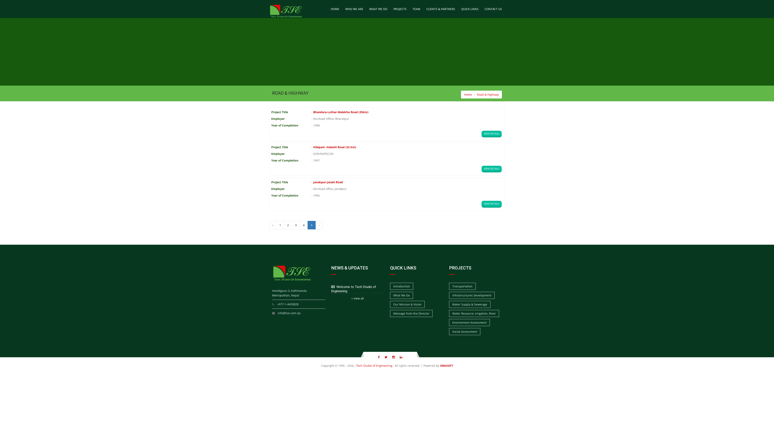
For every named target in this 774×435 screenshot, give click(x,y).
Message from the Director (411, 313)
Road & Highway (488, 94)
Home (335, 9)
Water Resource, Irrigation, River (474, 313)
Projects (400, 9)
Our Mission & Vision (407, 304)
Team (416, 9)
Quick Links (470, 9)
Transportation (462, 286)
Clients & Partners (440, 9)
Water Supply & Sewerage (469, 304)
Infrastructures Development (471, 295)
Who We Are (354, 9)
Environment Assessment (469, 322)
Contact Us (493, 9)
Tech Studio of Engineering (374, 366)
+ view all (357, 298)
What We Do (378, 9)
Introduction (401, 286)
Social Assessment (464, 332)
